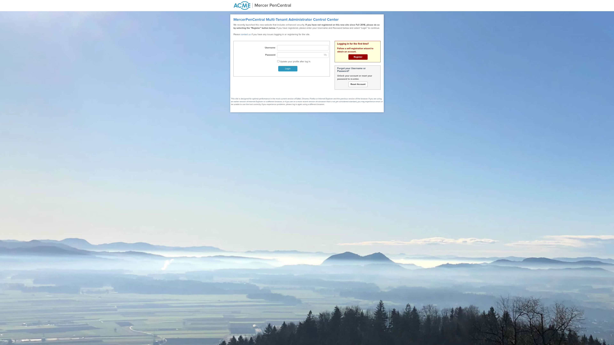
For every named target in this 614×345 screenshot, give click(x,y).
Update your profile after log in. (295, 62)
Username (270, 48)
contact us (246, 34)
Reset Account (358, 84)
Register (358, 57)
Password (270, 55)
